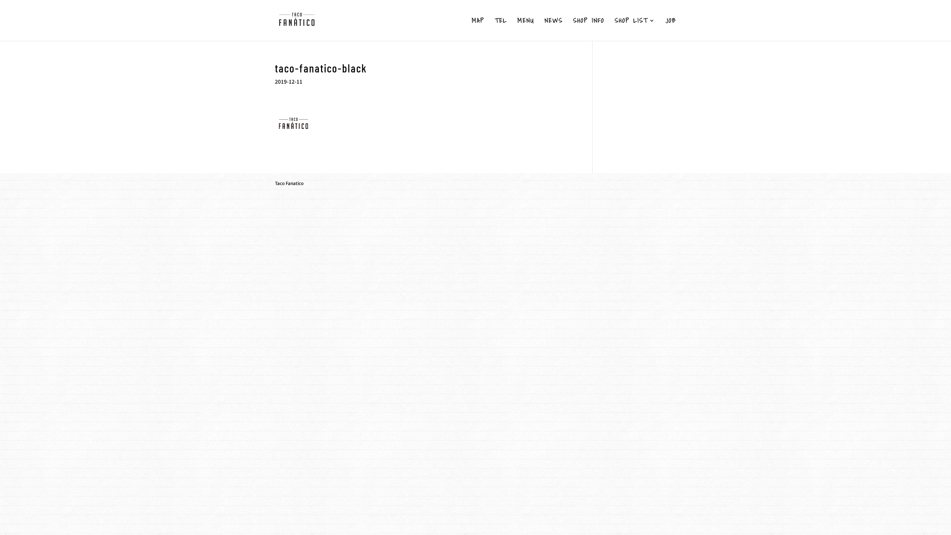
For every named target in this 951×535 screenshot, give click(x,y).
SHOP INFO (588, 21)
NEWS (554, 21)
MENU (525, 21)
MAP (478, 21)
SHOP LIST (631, 21)
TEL (501, 21)
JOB (671, 21)
